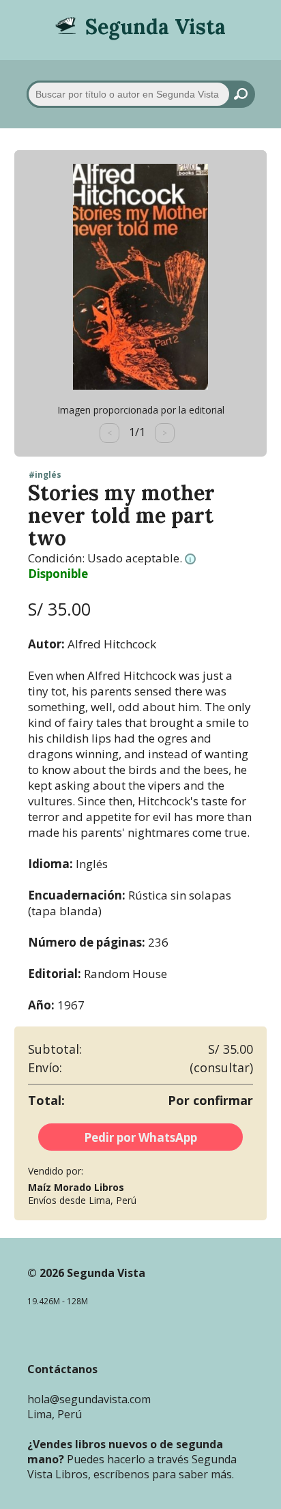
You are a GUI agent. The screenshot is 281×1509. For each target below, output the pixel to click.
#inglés (45, 475)
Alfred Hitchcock (112, 644)
